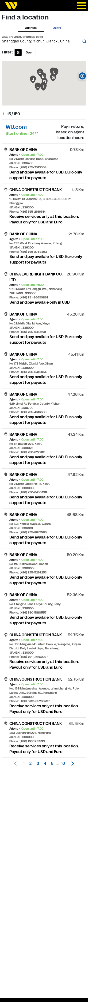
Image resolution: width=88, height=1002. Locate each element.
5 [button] (52, 763)
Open (29, 52)
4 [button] (45, 763)
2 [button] (30, 763)
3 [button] (38, 763)
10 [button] (63, 763)
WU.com (16, 127)
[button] (71, 764)
